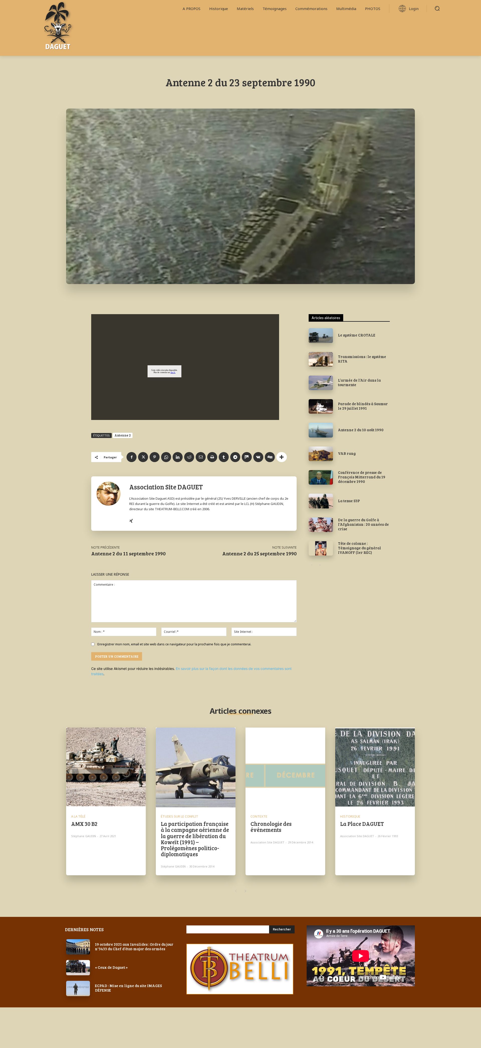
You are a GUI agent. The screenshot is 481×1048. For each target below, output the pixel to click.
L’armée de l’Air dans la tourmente (359, 382)
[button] (437, 8)
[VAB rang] (321, 454)
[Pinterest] (155, 457)
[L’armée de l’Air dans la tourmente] (321, 383)
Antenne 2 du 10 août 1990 (361, 429)
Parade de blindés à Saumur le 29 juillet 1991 (363, 406)
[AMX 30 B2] (106, 767)
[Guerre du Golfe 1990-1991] (76, 28)
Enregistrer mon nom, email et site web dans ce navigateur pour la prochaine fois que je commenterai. (174, 644)
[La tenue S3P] (321, 501)
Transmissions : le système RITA (362, 359)
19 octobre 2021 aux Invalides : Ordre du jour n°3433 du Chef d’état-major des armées (134, 946)
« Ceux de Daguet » (111, 967)
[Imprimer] (212, 457)
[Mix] (247, 457)
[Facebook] (132, 457)
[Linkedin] (178, 457)
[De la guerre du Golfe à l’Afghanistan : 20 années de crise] (321, 524)
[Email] (201, 457)
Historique (350, 816)
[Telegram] (235, 457)
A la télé (78, 816)
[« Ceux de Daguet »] (78, 967)
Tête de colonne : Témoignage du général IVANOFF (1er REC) (359, 548)
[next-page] (320, 565)
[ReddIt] (189, 457)
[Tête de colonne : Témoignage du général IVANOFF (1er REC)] (321, 548)
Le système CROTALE (356, 334)
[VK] (258, 457)
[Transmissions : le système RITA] (321, 359)
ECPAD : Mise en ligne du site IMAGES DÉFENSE (128, 988)
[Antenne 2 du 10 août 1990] (321, 430)
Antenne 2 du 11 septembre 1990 (128, 553)
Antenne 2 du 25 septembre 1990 (259, 553)
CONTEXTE (259, 816)
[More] (281, 457)
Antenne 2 (122, 435)
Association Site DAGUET (166, 487)
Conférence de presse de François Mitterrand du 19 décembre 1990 (361, 477)
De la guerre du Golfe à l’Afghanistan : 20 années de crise (363, 524)
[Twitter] (143, 457)
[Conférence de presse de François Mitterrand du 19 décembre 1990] (321, 477)
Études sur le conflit (179, 816)
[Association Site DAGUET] (110, 503)
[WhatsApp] (166, 457)
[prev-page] (312, 565)
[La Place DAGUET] (375, 767)
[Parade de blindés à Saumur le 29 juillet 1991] (321, 406)
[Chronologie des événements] (285, 767)
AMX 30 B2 (84, 823)
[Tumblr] (224, 457)
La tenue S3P (349, 500)
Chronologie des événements (271, 826)
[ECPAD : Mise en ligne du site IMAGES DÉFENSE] (78, 988)
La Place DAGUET (362, 823)
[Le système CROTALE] (321, 335)
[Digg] (270, 457)
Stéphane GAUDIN (83, 836)
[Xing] (131, 520)
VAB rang (347, 453)
